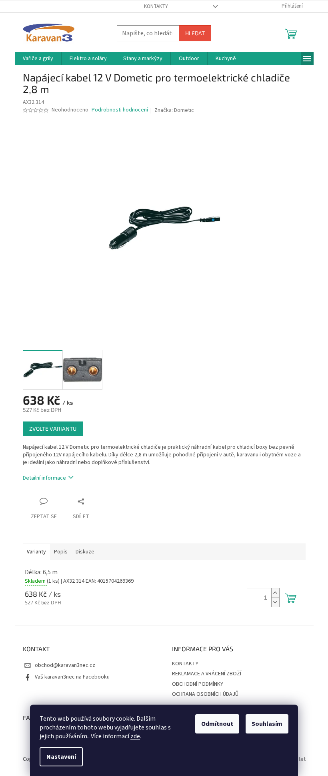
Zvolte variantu (52, 428)
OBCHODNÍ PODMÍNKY (197, 684)
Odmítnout (217, 723)
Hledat (195, 33)
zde (135, 736)
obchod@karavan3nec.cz (65, 665)
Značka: (174, 110)
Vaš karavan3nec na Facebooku (72, 677)
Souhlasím (267, 723)
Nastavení (61, 756)
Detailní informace (44, 478)
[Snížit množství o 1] (275, 602)
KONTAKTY (156, 6)
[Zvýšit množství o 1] (275, 593)
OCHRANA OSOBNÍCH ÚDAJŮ (205, 694)
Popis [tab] (61, 552)
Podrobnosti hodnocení (120, 110)
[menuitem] (38, 58)
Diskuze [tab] (85, 552)
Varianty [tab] (36, 552)
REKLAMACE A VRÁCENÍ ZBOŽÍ (206, 674)
